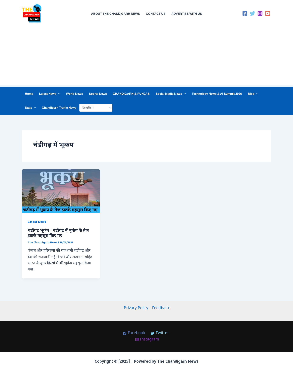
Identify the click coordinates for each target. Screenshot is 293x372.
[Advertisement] (146, 57)
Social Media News (169, 93)
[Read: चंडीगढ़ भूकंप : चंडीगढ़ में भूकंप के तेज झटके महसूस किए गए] (61, 191)
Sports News (98, 93)
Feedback (160, 308)
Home (29, 93)
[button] (58, 94)
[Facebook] (244, 13)
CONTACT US (155, 13)
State (28, 107)
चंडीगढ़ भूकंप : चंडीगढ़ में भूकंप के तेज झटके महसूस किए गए (58, 233)
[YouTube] (267, 13)
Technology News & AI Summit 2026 (217, 93)
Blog (251, 93)
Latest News (47, 93)
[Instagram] (260, 13)
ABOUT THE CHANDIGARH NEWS (115, 13)
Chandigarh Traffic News (59, 107)
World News (74, 93)
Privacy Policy (136, 308)
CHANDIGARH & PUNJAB (131, 93)
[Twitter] (252, 13)
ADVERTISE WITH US (186, 13)
